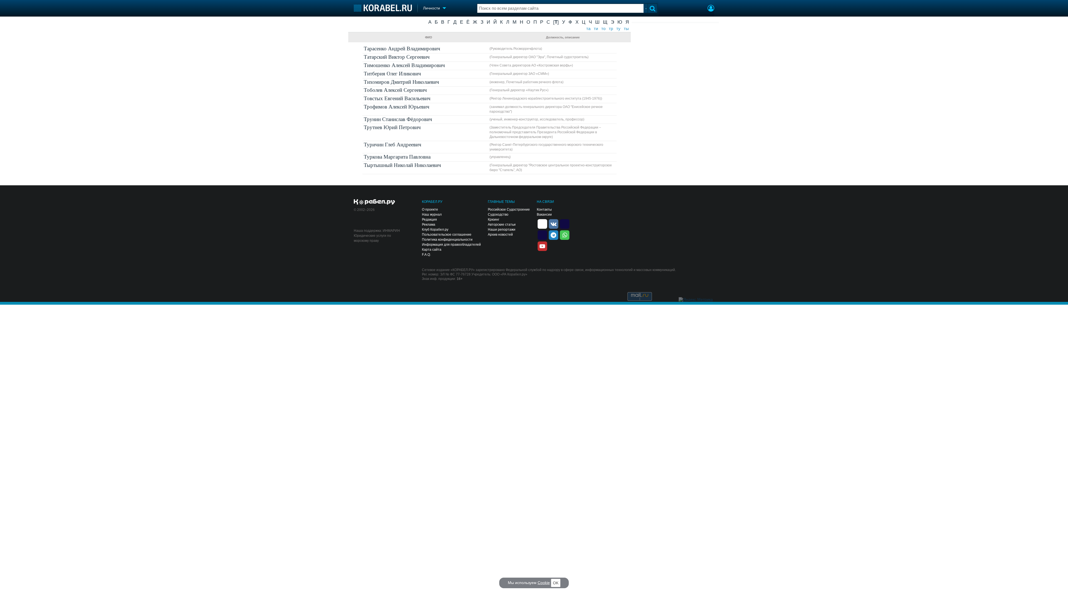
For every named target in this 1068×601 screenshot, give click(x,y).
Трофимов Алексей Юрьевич (396, 107)
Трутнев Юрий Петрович (392, 127)
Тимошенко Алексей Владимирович (404, 65)
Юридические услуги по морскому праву (372, 238)
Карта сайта (431, 250)
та (588, 28)
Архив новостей (500, 235)
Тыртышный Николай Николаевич (402, 165)
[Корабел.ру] (374, 202)
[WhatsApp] (564, 234)
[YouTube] (542, 246)
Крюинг (493, 219)
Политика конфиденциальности (447, 240)
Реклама (428, 224)
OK (555, 583)
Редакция (429, 219)
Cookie (544, 582)
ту (618, 28)
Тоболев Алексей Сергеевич (395, 90)
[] (556, 22)
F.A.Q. (426, 255)
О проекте (430, 209)
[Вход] (711, 9)
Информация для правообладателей (451, 245)
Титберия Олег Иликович (392, 74)
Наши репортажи (501, 229)
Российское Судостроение (509, 209)
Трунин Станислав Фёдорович (398, 119)
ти (596, 28)
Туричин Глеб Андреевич (392, 144)
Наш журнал (432, 214)
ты (626, 28)
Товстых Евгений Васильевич (397, 98)
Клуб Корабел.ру (435, 229)
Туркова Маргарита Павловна (397, 157)
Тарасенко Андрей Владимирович (402, 48)
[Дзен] (542, 223)
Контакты (544, 209)
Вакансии (544, 214)
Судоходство (498, 214)
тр (611, 28)
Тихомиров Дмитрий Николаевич (401, 82)
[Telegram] (553, 234)
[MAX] (542, 234)
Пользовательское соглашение (446, 235)
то (603, 28)
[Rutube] (564, 223)
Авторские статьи (502, 224)
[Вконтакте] (553, 223)
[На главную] (383, 7)
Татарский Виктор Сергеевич (397, 57)
